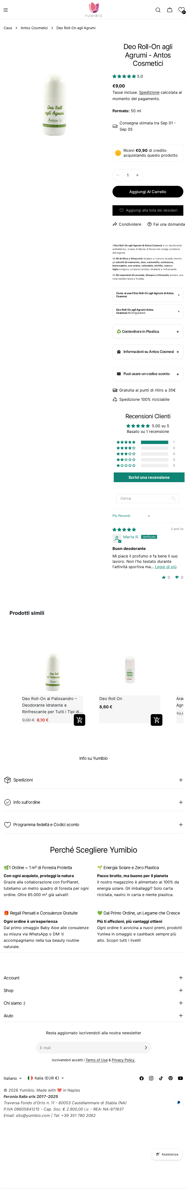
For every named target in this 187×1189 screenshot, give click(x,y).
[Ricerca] (158, 10)
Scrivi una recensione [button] (149, 477)
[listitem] (52, 677)
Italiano (10, 1078)
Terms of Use (96, 1060)
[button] (181, 10)
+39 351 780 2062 (78, 1115)
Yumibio (26, 1090)
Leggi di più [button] (166, 566)
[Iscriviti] (146, 1048)
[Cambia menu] (5, 10)
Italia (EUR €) (47, 1078)
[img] (124, 529)
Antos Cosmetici (34, 28)
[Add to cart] (79, 720)
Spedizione (149, 92)
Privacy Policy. (123, 1060)
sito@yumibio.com (33, 1115)
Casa (8, 28)
